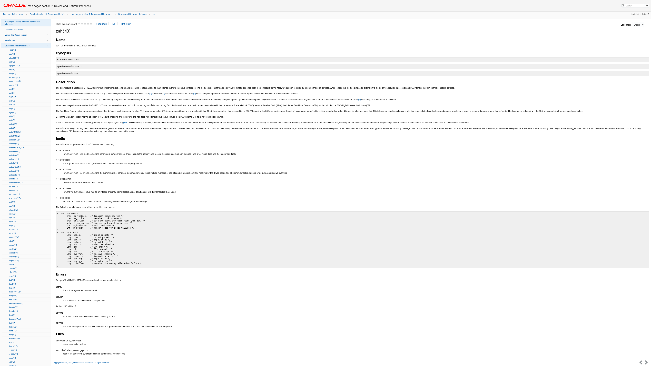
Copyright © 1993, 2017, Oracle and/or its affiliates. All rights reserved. (81, 362)
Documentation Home (13, 14)
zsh (154, 14)
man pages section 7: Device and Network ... (91, 14)
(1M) (120, 122)
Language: (626, 24)
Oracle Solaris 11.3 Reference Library (47, 14)
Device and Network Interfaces (132, 14)
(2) (148, 93)
